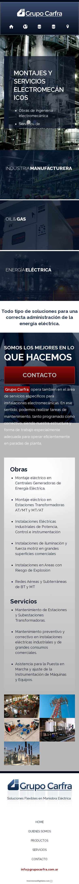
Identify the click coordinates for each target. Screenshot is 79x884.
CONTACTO (40, 375)
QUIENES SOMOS (39, 831)
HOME (39, 822)
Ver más (39, 174)
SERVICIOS (39, 850)
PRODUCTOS (39, 840)
